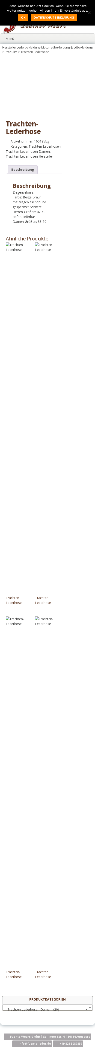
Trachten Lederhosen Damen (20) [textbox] (46, 1009)
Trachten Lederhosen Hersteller (29, 156)
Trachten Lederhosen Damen (28, 151)
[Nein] (89, 12)
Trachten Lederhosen (45, 146)
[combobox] (47, 1007)
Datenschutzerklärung (54, 17)
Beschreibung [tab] (22, 169)
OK (23, 17)
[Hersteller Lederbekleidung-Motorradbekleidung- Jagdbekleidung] (34, 32)
